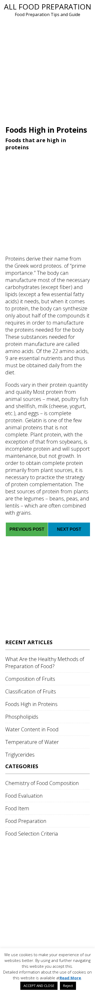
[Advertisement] (47, 70)
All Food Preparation (47, 7)
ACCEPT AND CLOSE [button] (38, 985)
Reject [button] (68, 985)
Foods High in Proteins (31, 704)
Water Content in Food (32, 729)
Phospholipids (21, 716)
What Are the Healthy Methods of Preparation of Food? (44, 663)
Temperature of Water (32, 742)
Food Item (17, 808)
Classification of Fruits (30, 691)
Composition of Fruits (30, 678)
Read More (70, 977)
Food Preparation (25, 821)
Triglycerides (20, 754)
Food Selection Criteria (31, 833)
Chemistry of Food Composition (42, 783)
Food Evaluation (24, 795)
